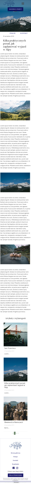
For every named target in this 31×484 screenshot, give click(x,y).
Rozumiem (16, 482)
